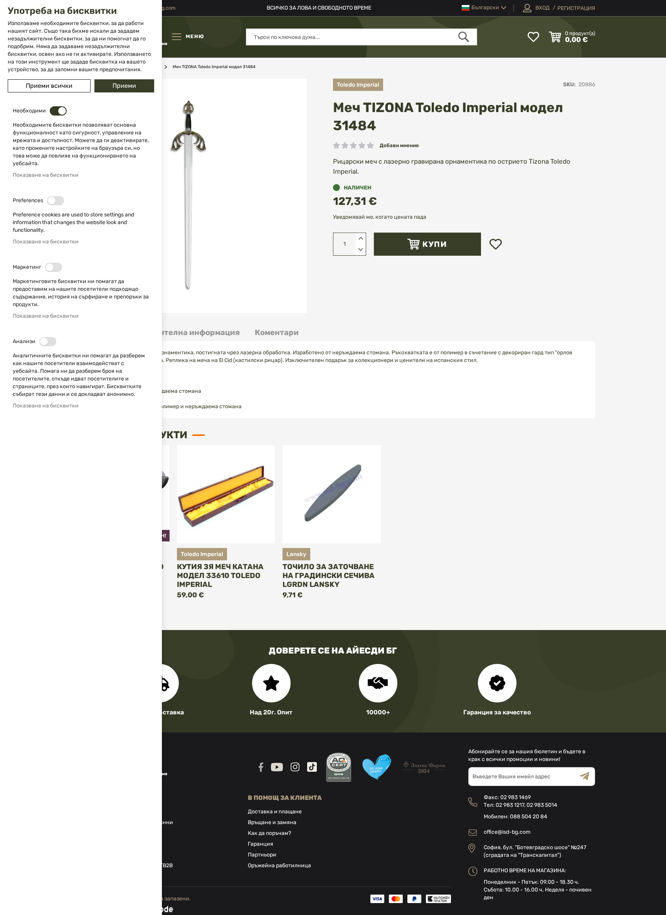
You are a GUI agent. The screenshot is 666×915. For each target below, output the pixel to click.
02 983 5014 (541, 805)
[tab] (184, 332)
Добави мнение (399, 145)
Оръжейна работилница (279, 865)
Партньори (262, 854)
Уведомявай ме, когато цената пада (379, 217)
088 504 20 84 (528, 816)
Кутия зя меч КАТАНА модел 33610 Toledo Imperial (220, 575)
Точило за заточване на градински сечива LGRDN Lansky (329, 575)
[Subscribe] (587, 776)
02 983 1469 (515, 797)
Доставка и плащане (275, 811)
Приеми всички (49, 85)
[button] (484, 8)
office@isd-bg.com (507, 832)
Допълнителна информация (184, 332)
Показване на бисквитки (46, 175)
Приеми (124, 85)
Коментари (277, 332)
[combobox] (361, 36)
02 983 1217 (510, 805)
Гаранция (260, 844)
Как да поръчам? (269, 833)
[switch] (58, 111)
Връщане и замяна (272, 822)
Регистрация (576, 8)
